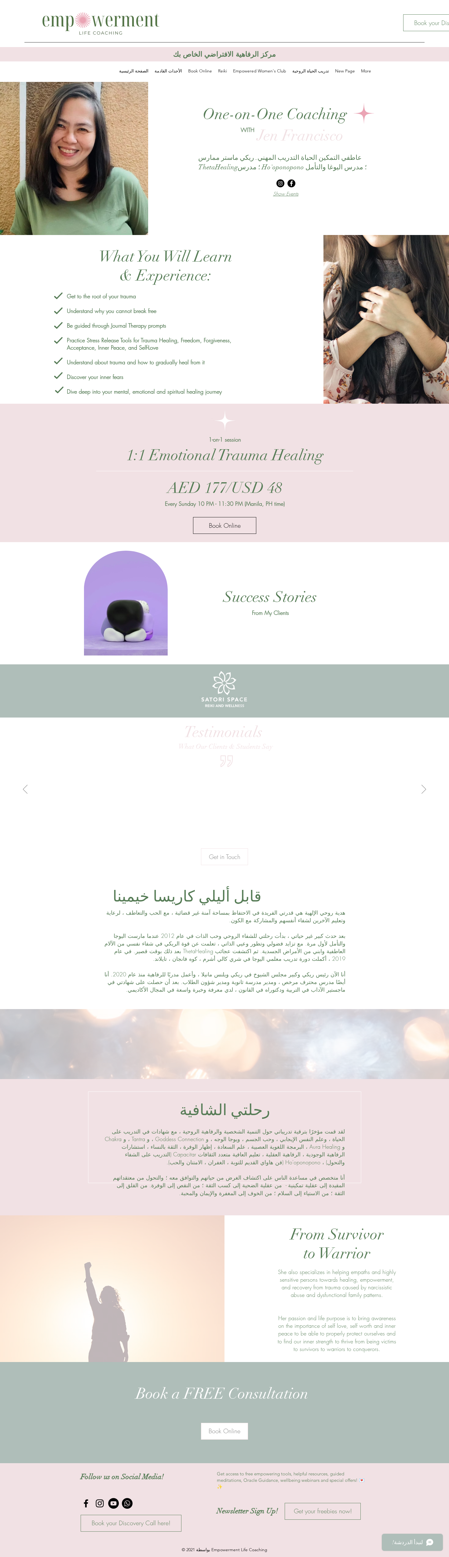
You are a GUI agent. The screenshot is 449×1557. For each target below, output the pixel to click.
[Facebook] (291, 183)
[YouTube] (113, 1503)
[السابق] (34, 691)
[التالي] (414, 691)
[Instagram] (280, 183)
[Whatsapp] (127, 1503)
